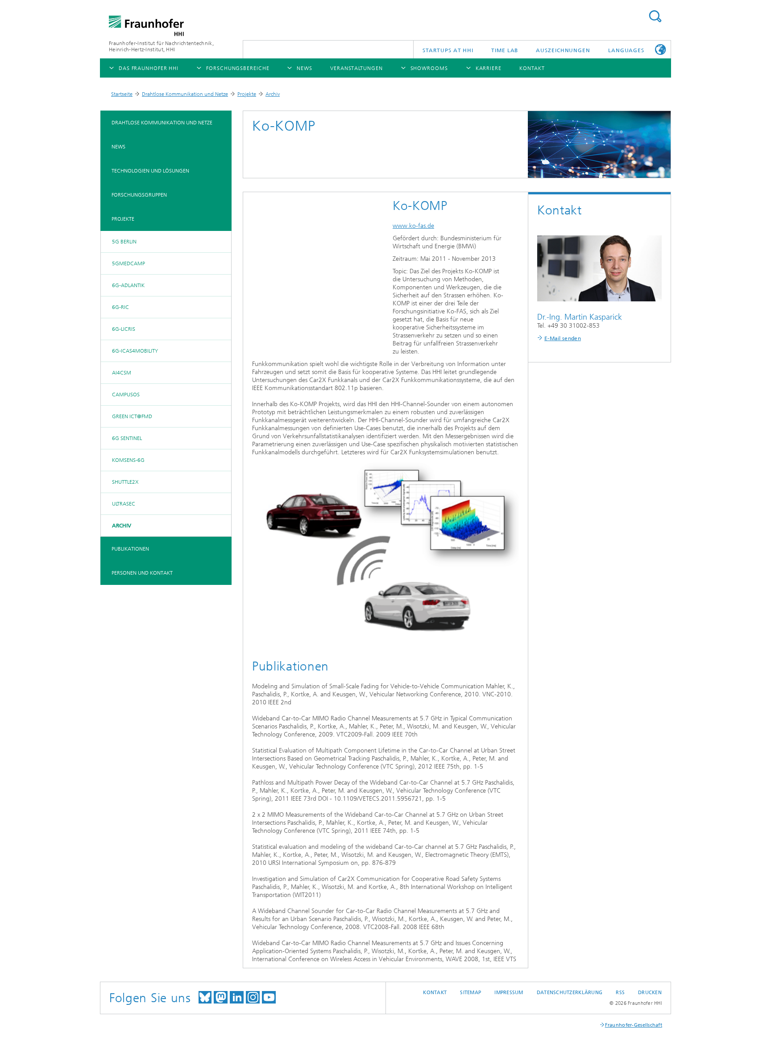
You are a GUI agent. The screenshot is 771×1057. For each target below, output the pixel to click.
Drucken (650, 992)
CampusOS (126, 394)
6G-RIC (120, 307)
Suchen (655, 16)
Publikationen (130, 549)
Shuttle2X (125, 482)
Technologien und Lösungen (150, 171)
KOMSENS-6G (128, 460)
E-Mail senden (562, 338)
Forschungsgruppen (139, 195)
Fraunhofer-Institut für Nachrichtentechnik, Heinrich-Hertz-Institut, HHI (161, 46)
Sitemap (470, 992)
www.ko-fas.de (413, 226)
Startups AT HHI (448, 50)
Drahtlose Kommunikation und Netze (185, 94)
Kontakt (435, 992)
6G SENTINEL (127, 438)
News (118, 147)
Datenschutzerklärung (570, 992)
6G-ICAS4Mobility (135, 351)
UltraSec (123, 504)
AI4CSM (121, 373)
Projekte (246, 94)
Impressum (508, 992)
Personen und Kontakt (142, 573)
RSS (620, 992)
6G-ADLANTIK (128, 285)
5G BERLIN (124, 242)
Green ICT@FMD (132, 416)
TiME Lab (504, 50)
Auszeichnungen (563, 50)
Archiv (272, 94)
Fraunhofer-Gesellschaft (633, 1025)
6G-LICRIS (123, 329)
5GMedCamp (128, 263)
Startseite (122, 94)
